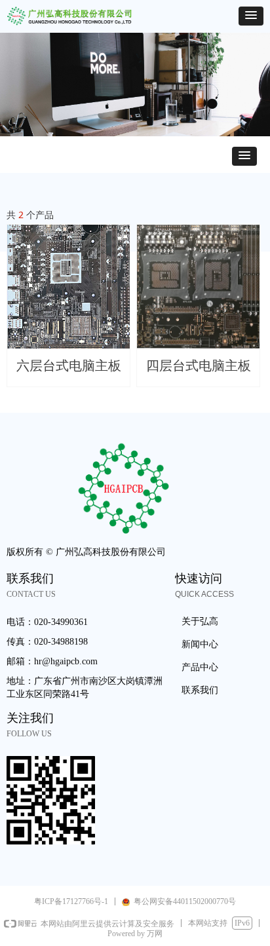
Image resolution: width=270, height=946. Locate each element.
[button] (251, 16)
